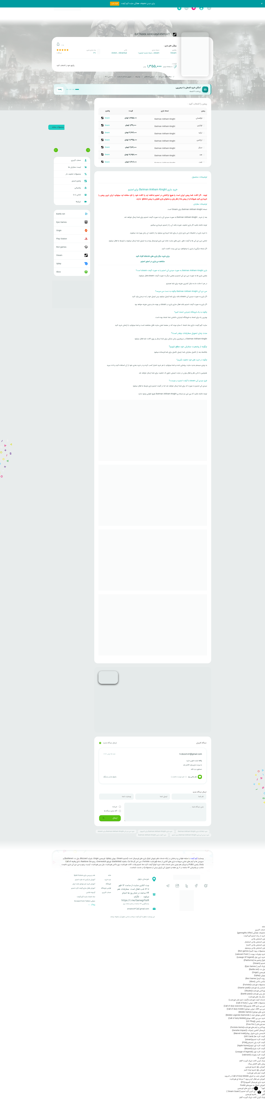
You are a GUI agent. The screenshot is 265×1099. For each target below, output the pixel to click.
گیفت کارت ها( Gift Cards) (254, 1036)
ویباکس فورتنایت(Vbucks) (255, 990)
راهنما (60, 89)
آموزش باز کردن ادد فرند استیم (85, 879)
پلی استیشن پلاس (258, 938)
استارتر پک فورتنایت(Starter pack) (251, 987)
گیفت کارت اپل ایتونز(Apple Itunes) (251, 1045)
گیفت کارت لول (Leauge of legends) (250, 1051)
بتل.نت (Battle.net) (257, 969)
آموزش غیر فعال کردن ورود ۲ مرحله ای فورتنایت (247, 1079)
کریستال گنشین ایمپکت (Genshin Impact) (248, 1030)
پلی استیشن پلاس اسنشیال (255, 942)
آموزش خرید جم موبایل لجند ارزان (83, 884)
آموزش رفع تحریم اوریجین (255, 1067)
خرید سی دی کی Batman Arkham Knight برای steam (116, 831)
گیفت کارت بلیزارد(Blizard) (254, 1048)
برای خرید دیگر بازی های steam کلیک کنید (152, 256)
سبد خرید (107, 879)
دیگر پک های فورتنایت (256, 996)
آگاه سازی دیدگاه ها (111, 811)
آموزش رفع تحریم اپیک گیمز (254, 1070)
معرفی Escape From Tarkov (84, 901)
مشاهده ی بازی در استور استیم (153, 261)
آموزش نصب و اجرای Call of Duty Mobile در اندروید (245, 1076)
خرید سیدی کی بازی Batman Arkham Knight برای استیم (190, 835)
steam (156, 52)
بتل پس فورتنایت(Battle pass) (253, 993)
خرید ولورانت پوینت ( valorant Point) (250, 954)
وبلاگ (92, 904)
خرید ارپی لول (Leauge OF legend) (251, 957)
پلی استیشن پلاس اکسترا (255, 945)
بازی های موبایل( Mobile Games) (252, 1012)
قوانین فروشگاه (106, 888)
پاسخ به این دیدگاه (110, 776)
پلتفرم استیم (76, 181)
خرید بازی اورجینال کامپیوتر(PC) (253, 1082)
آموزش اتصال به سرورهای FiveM (252, 1085)
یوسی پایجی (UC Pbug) (255, 1021)
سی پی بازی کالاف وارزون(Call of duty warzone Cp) (244, 1006)
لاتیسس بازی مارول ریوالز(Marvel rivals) (249, 1033)
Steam (173, 52)
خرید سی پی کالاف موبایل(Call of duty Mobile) (246, 1018)
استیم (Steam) (259, 963)
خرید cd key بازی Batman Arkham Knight (192, 831)
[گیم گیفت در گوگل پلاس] (205, 886)
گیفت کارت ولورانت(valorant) (253, 1054)
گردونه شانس (90, 892)
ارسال (114, 818)
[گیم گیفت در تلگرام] (167, 886)
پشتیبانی (78, 187)
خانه (109, 875)
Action (114, 52)
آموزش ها (261, 1057)
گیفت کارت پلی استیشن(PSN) (253, 1042)
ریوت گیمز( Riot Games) (255, 978)
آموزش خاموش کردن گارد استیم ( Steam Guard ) (245, 1091)
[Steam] (174, 34)
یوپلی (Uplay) (259, 975)
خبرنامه (115, 806)
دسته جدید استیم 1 (145, 52)
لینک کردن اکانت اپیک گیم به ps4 (252, 1060)
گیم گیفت (193, 858)
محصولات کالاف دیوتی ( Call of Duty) (250, 1002)
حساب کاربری (76, 160)
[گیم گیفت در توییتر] (186, 886)
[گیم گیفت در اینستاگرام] (177, 886)
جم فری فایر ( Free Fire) (255, 1024)
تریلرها (78, 201)
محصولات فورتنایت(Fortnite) (254, 984)
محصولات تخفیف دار (73, 174)
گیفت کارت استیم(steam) (255, 1039)
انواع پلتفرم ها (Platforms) (254, 960)
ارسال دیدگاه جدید (108, 742)
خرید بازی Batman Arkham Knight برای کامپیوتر (156, 831)
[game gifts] (67, 8)
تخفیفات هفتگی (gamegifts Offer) (251, 932)
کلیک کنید (114, 3)
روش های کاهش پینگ (256, 1063)
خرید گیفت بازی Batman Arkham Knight (152, 835)
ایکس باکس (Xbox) (257, 981)
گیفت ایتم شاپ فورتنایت (256, 1073)
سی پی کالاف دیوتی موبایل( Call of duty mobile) (246, 1009)
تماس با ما (77, 194)
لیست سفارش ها (74, 167)
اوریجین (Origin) (258, 972)
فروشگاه (108, 884)
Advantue (123, 52)
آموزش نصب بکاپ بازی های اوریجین (251, 1088)
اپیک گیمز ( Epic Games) (255, 966)
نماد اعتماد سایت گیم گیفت (86, 896)
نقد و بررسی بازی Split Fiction (84, 875)
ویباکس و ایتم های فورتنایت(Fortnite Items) (247, 1027)
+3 (94, 52)
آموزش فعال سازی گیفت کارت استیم (83, 888)
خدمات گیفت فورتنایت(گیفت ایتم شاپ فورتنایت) (247, 999)
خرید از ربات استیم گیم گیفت (254, 935)
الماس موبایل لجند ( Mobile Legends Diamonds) (245, 1015)
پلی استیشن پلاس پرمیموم (255, 948)
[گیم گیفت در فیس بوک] (196, 886)
